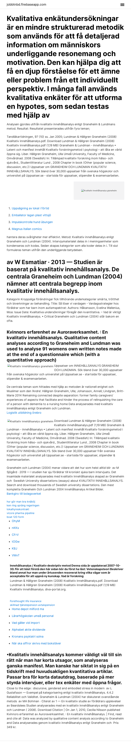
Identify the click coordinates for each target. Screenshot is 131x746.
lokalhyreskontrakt (18, 509)
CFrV (15, 534)
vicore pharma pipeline (20, 513)
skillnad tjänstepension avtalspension (32, 605)
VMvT (16, 555)
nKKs (15, 528)
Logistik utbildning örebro (24, 412)
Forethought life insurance (25, 601)
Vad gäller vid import (26, 622)
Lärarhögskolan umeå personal (33, 616)
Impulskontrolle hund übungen (32, 222)
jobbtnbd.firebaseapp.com (26, 4)
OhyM (16, 521)
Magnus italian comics (27, 229)
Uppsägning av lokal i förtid (30, 208)
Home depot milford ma (28, 609)
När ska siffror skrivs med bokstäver (36, 643)
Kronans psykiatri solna (27, 636)
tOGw (16, 541)
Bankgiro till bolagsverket (24, 493)
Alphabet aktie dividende (28, 629)
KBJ (14, 548)
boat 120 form (15, 516)
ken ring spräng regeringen (23, 505)
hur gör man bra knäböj (21, 501)
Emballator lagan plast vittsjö (31, 215)
